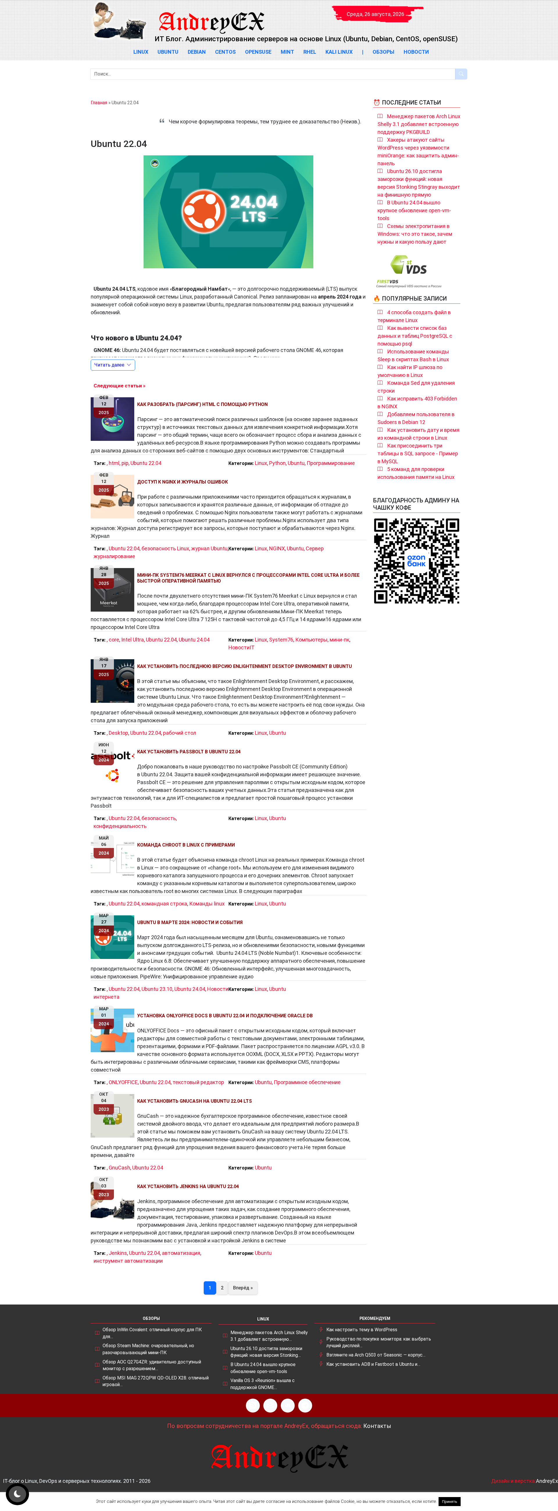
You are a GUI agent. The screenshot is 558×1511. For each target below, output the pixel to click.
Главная (99, 102)
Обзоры (383, 52)
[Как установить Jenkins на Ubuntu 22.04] (114, 1201)
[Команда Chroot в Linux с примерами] (114, 859)
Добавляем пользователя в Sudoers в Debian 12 (416, 418)
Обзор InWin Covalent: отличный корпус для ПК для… (152, 1333)
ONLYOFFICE (123, 1082)
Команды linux (207, 904)
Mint (287, 52)
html (114, 463)
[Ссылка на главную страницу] (211, 17)
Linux (140, 52)
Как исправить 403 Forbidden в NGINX (417, 402)
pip (124, 463)
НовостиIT (241, 647)
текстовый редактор (198, 1082)
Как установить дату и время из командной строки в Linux (418, 434)
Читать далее (109, 365)
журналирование (114, 556)
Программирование (331, 463)
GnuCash (119, 1168)
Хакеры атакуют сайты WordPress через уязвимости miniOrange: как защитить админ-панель (418, 151)
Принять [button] (449, 1501)
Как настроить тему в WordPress (361, 1329)
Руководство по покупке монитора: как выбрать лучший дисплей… (378, 1342)
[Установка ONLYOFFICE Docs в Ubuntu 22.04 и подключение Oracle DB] (114, 1030)
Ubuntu (168, 52)
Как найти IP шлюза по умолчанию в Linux (410, 371)
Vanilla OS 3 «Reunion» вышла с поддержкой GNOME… (262, 1384)
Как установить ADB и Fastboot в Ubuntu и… (373, 1364)
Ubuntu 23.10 (157, 989)
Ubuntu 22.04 (145, 463)
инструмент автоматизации (128, 1261)
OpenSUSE (258, 52)
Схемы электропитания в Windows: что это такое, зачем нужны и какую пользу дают (415, 234)
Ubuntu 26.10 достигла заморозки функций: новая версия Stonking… (266, 1352)
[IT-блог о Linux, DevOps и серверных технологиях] (119, 21)
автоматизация (181, 1253)
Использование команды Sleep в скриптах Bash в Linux (413, 355)
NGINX (277, 548)
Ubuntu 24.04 (194, 640)
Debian (197, 52)
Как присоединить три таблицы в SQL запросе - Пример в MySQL (418, 453)
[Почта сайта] (270, 1406)
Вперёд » (243, 1288)
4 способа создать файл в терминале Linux (414, 316)
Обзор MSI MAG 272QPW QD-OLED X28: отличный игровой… (156, 1381)
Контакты (377, 1425)
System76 (281, 640)
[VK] (288, 1406)
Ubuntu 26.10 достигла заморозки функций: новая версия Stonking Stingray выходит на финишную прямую (419, 183)
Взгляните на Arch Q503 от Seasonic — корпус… (375, 1355)
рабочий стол (179, 733)
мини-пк (339, 640)
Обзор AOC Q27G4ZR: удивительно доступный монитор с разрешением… (152, 1365)
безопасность (159, 818)
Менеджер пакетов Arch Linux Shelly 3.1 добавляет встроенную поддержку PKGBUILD (419, 124)
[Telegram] (305, 1406)
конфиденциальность (120, 826)
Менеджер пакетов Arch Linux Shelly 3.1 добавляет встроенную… (268, 1336)
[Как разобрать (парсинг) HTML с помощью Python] (114, 419)
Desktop (118, 733)
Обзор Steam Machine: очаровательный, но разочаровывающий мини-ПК (148, 1349)
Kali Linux (339, 52)
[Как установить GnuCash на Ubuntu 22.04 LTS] (114, 1116)
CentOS (225, 52)
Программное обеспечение (307, 1082)
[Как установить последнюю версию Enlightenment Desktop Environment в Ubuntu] (114, 681)
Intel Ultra (132, 640)
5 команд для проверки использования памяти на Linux (416, 473)
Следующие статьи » (119, 386)
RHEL (309, 52)
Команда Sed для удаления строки (416, 387)
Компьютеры (311, 640)
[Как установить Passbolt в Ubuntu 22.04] (114, 766)
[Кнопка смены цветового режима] (17, 1494)
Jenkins (118, 1253)
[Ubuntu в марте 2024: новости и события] (114, 937)
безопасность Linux (165, 548)
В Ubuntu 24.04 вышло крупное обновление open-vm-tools (414, 210)
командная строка (164, 904)
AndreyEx (547, 1481)
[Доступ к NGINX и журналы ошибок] (114, 496)
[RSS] (253, 1406)
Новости (416, 52)
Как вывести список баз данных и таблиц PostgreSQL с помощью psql (415, 336)
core (114, 640)
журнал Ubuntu (209, 548)
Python (277, 463)
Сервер (315, 548)
